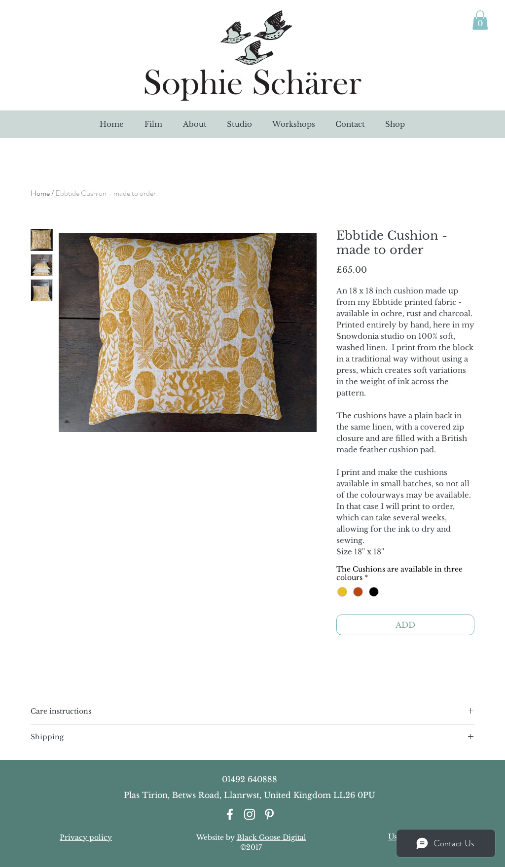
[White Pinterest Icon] (269, 814)
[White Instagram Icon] (249, 814)
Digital (293, 837)
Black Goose (259, 837)
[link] (480, 20)
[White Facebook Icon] (229, 814)
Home (40, 193)
